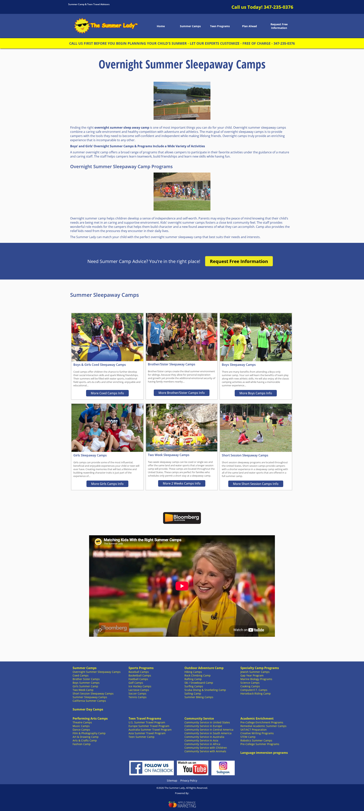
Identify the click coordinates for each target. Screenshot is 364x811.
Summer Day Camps (88, 709)
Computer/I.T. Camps (253, 690)
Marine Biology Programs (256, 679)
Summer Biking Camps (198, 697)
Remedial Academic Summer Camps (263, 726)
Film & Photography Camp (89, 733)
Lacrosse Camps (139, 690)
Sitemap (172, 780)
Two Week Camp (83, 690)
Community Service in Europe (203, 726)
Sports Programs (141, 668)
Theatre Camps (82, 722)
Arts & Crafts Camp (85, 740)
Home (161, 26)
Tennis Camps (138, 697)
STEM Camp (248, 737)
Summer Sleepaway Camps (90, 697)
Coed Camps (81, 675)
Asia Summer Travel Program (147, 733)
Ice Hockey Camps (140, 686)
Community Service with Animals (205, 751)
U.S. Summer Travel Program (147, 722)
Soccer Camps (137, 693)
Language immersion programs (264, 753)
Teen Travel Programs (145, 718)
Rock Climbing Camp (197, 675)
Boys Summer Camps (86, 682)
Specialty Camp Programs (259, 668)
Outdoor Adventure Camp (204, 668)
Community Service (199, 718)
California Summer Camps (89, 700)
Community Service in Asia (201, 740)
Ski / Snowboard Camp (198, 682)
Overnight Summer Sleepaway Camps (97, 672)
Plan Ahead (249, 26)
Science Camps (250, 682)
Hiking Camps (193, 672)
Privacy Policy (188, 780)
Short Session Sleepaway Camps (93, 693)
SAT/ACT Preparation (253, 729)
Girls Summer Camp (85, 686)
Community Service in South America (207, 733)
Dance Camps (81, 729)
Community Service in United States (207, 722)
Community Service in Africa (202, 744)
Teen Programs (220, 26)
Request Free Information (279, 26)
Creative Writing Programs (257, 733)
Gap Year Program (252, 675)
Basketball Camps (140, 675)
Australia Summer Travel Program (150, 729)
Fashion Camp (82, 744)
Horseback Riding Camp (255, 693)
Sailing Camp (192, 693)
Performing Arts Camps (90, 718)
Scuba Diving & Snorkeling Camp (205, 690)
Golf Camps (136, 682)
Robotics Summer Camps (256, 740)
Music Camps (81, 726)
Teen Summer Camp (142, 737)
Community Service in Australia (204, 737)
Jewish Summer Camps (255, 672)
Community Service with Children (205, 747)
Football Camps (138, 679)
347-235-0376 (278, 7)
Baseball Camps (139, 672)
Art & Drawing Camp (86, 737)
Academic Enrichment (257, 718)
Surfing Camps (193, 686)
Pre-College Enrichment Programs (261, 722)
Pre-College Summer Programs (259, 744)
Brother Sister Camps (86, 679)
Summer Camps (190, 26)
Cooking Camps (250, 686)
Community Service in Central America (208, 729)
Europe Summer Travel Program (149, 726)
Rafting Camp (193, 679)
